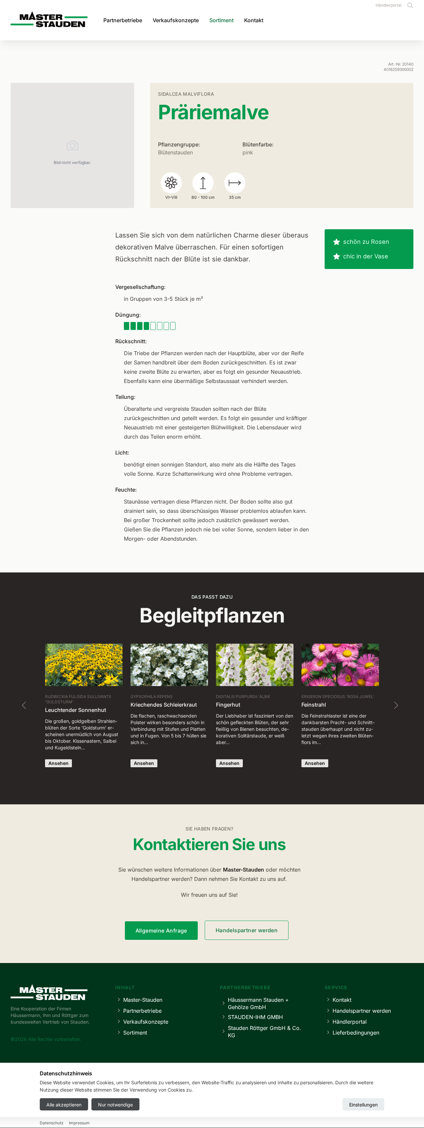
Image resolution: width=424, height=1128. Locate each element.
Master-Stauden (142, 999)
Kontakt (253, 20)
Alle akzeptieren (63, 1104)
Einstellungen (363, 1104)
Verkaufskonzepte (176, 20)
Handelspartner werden (247, 930)
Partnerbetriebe (122, 20)
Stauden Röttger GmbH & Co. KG (264, 1032)
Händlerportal (388, 5)
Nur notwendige (115, 1104)
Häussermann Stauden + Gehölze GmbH (258, 1003)
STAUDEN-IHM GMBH (255, 1017)
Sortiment (221, 20)
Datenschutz (52, 1123)
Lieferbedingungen (356, 1032)
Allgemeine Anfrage (161, 930)
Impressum (79, 1123)
